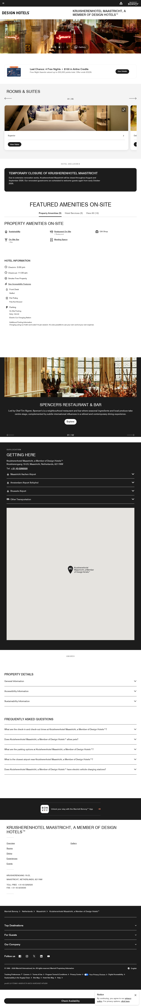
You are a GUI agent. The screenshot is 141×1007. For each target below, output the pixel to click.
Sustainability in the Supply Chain (17, 978)
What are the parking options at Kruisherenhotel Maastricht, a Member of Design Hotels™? (48, 749)
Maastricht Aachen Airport (23, 474)
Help (59, 978)
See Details (123, 71)
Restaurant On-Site (62, 231)
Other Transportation (20, 499)
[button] (121, 3)
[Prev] (8, 98)
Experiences (12, 858)
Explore (70, 421)
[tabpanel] (70, 393)
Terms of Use (37, 974)
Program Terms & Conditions (56, 974)
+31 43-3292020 (19, 468)
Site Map (36, 978)
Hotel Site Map (48, 978)
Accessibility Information (16, 691)
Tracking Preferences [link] (12, 974)
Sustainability (14, 231)
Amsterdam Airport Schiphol (24, 482)
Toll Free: (20, 885)
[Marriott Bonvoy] (132, 3)
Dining (9, 853)
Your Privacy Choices (96, 975)
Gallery (73, 843)
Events (10, 864)
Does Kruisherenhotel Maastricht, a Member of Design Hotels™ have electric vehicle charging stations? (55, 769)
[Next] (133, 98)
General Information (14, 681)
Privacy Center (75, 974)
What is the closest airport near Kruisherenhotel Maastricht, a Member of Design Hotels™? (48, 759)
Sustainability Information (17, 701)
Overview (11, 843)
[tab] (50, 213)
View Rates (14, 144)
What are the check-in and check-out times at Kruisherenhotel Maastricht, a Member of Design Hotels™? (55, 729)
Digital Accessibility (115, 974)
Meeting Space (60, 239)
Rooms (10, 848)
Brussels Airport (18, 491)
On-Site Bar (14, 239)
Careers (26, 974)
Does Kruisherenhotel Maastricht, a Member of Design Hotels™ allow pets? (41, 739)
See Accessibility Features (19, 284)
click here (125, 1001)
